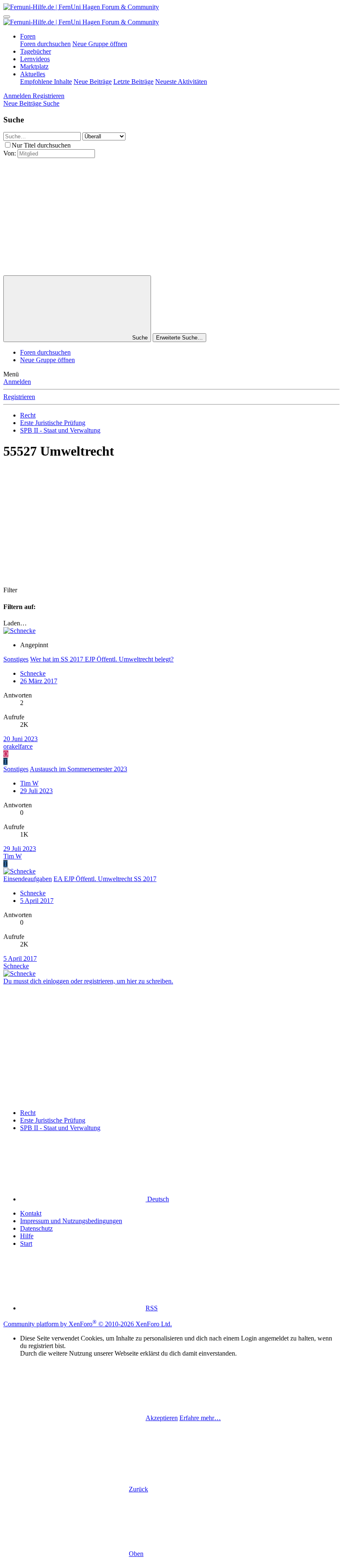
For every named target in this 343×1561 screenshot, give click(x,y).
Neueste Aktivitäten (181, 81)
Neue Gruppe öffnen (99, 43)
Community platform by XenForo (87, 1324)
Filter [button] (10, 590)
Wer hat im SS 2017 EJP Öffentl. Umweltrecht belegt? (102, 659)
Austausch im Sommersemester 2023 (78, 769)
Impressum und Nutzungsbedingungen (71, 1220)
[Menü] (6, 17)
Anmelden (17, 381)
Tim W (29, 783)
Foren (28, 36)
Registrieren (19, 396)
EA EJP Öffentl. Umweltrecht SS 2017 (105, 878)
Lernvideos (35, 58)
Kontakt (30, 1213)
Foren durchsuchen (45, 43)
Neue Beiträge (93, 81)
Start (26, 1243)
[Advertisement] (171, 216)
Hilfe (26, 1235)
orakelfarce (18, 746)
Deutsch (157, 1199)
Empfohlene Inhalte (46, 81)
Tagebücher (35, 51)
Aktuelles (32, 74)
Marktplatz (34, 66)
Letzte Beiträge (133, 81)
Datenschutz (36, 1228)
